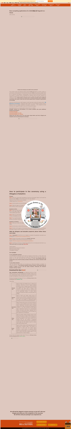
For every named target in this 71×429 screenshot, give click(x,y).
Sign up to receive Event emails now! (27, 1)
